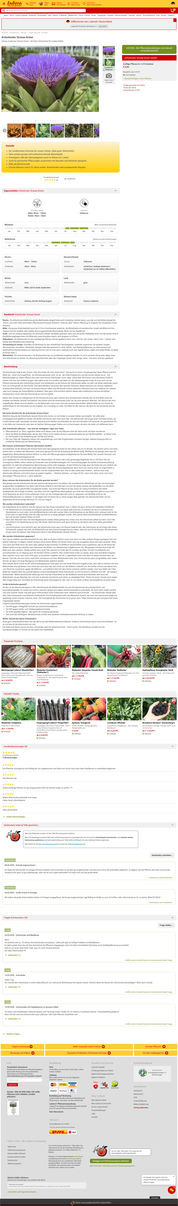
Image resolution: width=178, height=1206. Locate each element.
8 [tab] (56, 121)
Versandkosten (129, 90)
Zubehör (171, 15)
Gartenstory (78, 1156)
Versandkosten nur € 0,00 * (59, 1124)
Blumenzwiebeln (121, 15)
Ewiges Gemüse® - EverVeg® (38, 33)
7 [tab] (53, 121)
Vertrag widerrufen (141, 1108)
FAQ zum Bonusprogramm (48, 844)
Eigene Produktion (98, 1077)
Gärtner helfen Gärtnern (16, 1153)
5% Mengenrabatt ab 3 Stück (134, 85)
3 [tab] (41, 121)
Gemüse (132, 15)
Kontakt (94, 1117)
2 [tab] (38, 121)
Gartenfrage (70, 1159)
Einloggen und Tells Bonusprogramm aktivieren (111, 1161)
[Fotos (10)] (109, 52)
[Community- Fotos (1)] (109, 65)
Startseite (5, 33)
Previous (5, 130)
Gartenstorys (12, 1160)
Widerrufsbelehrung (141, 1104)
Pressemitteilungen (98, 1110)
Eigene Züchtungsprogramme (102, 1074)
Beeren (55, 15)
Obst (49, 15)
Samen (138, 15)
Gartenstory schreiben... (162, 855)
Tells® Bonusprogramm (16, 1150)
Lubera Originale (21, 15)
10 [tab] (62, 121)
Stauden (110, 15)
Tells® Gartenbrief (14, 1164)
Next (96, 130)
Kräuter (87, 15)
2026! (12, 15)
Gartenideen (41, 15)
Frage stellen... (166, 925)
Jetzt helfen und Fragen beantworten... (23, 1192)
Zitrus (81, 15)
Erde (158, 15)
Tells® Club (12, 1147)
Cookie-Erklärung (140, 1101)
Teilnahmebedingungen (76, 844)
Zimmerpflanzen (149, 15)
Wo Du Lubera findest (99, 1107)
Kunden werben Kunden (16, 1157)
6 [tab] (50, 121)
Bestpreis (32, 15)
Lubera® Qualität (97, 1067)
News (6, 15)
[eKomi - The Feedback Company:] (143, 1072)
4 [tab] (44, 121)
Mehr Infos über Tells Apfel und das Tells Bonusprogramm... (113, 1166)
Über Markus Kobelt (98, 1100)
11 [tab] (64, 121)
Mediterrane (72, 15)
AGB (135, 1097)
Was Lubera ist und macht (101, 1103)
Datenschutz (138, 1094)
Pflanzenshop (14, 33)
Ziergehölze (101, 15)
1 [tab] (35, 121)
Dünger (163, 15)
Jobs (93, 1114)
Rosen (93, 15)
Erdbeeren (63, 15)
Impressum (138, 1091)
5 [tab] (47, 121)
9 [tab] (59, 121)
